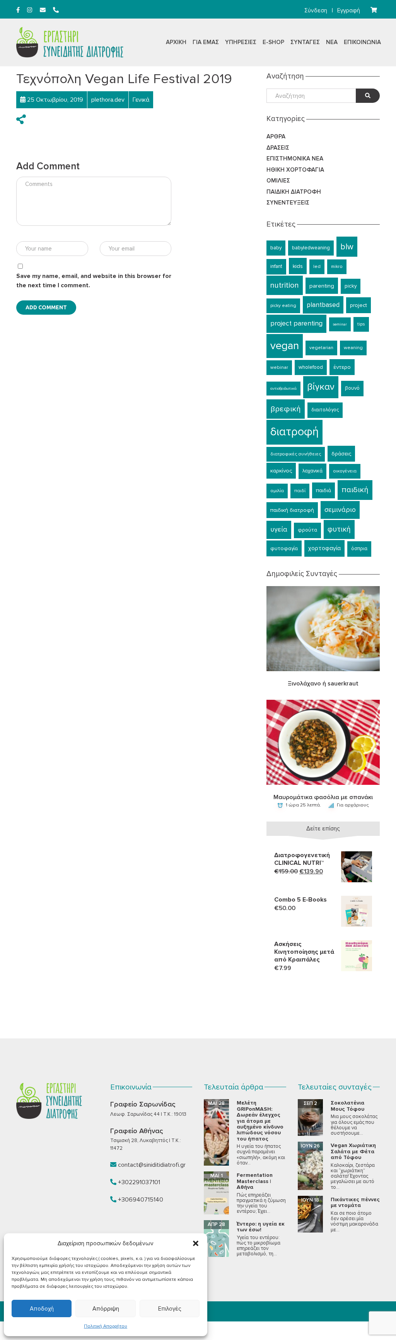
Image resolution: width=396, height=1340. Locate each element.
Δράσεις (277, 147)
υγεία (278, 529)
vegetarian (321, 348)
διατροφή (294, 432)
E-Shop (273, 42)
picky (351, 286)
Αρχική (176, 42)
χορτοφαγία (324, 548)
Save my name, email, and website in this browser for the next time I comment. (93, 280)
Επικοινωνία (362, 42)
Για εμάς (206, 42)
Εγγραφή (348, 10)
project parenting (296, 323)
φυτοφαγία (284, 548)
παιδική (355, 489)
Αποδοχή (42, 1308)
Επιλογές (169, 1308)
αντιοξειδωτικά (283, 388)
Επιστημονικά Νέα (294, 158)
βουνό (352, 388)
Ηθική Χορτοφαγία (295, 169)
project (358, 305)
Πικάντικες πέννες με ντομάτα (355, 1202)
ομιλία (277, 491)
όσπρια (359, 549)
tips (361, 324)
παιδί (300, 491)
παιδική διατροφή (292, 510)
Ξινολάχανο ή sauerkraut (323, 683)
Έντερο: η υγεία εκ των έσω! (261, 1227)
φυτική (339, 529)
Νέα (332, 42)
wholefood (311, 367)
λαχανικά (312, 471)
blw (346, 247)
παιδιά (323, 490)
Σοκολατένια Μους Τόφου (347, 1106)
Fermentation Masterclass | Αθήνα (255, 1181)
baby (276, 248)
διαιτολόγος (325, 410)
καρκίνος (281, 470)
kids (298, 266)
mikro (337, 266)
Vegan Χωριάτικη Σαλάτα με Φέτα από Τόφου (353, 1151)
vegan (284, 345)
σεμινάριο (340, 510)
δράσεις (341, 453)
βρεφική (285, 409)
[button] (196, 1243)
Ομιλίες (278, 180)
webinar (279, 367)
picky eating (283, 306)
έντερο (342, 367)
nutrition (284, 285)
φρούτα (307, 530)
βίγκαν (321, 386)
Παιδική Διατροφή (293, 191)
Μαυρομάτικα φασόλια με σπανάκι (323, 797)
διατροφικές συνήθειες (295, 454)
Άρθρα (275, 136)
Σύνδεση (315, 10)
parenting (321, 285)
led (317, 266)
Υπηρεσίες (240, 42)
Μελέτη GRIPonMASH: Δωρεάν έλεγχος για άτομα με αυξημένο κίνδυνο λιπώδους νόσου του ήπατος (260, 1121)
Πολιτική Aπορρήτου (105, 1326)
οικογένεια (345, 471)
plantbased (323, 305)
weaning (353, 348)
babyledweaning (311, 248)
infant (276, 266)
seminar (340, 324)
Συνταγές (305, 42)
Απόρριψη (105, 1308)
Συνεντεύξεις (287, 202)
